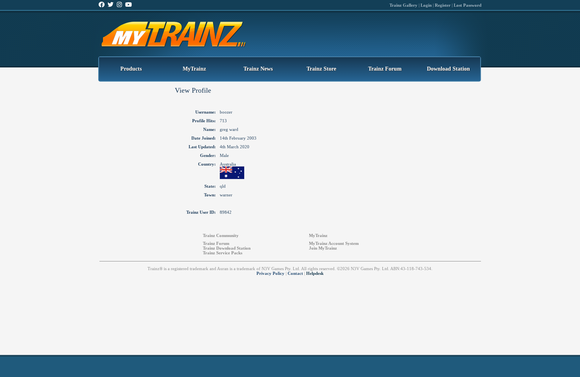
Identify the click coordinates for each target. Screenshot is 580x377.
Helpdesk (315, 273)
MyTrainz (194, 69)
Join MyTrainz (323, 248)
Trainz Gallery (403, 5)
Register (443, 5)
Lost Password (467, 5)
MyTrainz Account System (334, 243)
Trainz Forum (385, 69)
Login (426, 5)
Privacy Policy (270, 273)
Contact (295, 273)
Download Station (448, 69)
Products (131, 69)
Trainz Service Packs (222, 252)
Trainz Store (321, 69)
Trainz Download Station (227, 248)
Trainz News (258, 69)
